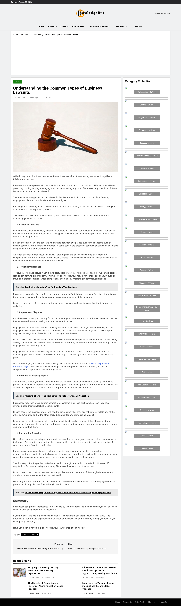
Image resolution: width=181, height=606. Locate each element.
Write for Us (140, 602)
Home (41, 26)
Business (52, 26)
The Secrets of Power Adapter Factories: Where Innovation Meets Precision (45, 586)
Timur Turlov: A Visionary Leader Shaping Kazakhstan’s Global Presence (98, 586)
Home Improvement (100, 26)
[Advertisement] (90, 54)
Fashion (64, 26)
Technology (122, 26)
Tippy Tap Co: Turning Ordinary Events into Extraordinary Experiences (43, 570)
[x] (17, 13)
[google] (19, 13)
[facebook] (12, 13)
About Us (152, 602)
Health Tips (78, 26)
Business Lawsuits (30, 534)
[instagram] (15, 13)
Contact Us (127, 602)
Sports (138, 26)
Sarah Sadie (20, 98)
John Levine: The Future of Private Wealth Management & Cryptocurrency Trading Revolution (99, 570)
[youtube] (22, 13)
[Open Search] (169, 26)
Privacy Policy (164, 602)
